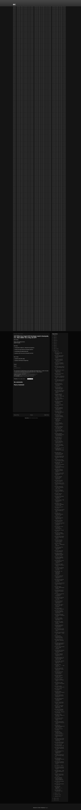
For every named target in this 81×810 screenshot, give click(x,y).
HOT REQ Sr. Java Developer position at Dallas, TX (59, 398)
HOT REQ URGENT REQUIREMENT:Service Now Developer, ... (59, 434)
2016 (55, 350)
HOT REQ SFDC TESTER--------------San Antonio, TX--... (59, 665)
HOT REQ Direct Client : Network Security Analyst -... (59, 719)
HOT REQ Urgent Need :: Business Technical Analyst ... (59, 356)
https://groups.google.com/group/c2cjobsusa (27, 375)
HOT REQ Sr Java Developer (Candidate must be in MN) (59, 504)
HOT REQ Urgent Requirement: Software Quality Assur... (59, 466)
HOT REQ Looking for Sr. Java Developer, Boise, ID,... (59, 755)
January (56, 796)
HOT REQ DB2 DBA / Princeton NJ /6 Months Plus (59, 431)
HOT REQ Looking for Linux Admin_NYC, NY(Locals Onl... (59, 427)
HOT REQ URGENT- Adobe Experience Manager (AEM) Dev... (59, 778)
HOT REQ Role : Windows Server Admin (59, 712)
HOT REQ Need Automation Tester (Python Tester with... (59, 636)
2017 (55, 348)
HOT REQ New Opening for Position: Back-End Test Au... (59, 748)
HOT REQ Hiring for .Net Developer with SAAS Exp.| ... (59, 457)
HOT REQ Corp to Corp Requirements (59, 374)
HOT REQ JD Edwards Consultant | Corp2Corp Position (59, 615)
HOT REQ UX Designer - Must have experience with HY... (59, 363)
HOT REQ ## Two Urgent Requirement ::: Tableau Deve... (59, 371)
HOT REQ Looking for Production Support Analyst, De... (59, 654)
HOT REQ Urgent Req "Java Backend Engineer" (59, 548)
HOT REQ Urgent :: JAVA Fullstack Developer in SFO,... (59, 771)
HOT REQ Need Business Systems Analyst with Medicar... (59, 391)
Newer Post (16, 414)
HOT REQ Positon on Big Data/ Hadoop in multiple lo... (59, 500)
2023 (55, 340)
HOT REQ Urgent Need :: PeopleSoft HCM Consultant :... (59, 699)
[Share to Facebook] (31, 378)
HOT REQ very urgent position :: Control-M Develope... (59, 622)
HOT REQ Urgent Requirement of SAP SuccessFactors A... (59, 453)
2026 (55, 335)
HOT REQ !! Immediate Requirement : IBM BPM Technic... (59, 706)
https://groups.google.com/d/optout (28, 376)
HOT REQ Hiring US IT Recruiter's (59, 507)
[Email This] (27, 378)
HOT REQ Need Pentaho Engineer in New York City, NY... (59, 537)
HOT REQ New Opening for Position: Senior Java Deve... (59, 568)
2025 (55, 337)
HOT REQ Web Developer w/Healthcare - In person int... (59, 523)
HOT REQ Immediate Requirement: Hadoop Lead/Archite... (59, 533)
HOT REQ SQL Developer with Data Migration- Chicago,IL (59, 651)
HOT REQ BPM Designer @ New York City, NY (59, 743)
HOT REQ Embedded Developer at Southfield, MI (59, 402)
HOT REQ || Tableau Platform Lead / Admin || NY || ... (59, 679)
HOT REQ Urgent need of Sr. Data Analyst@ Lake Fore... (59, 367)
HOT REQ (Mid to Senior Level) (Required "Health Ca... (59, 561)
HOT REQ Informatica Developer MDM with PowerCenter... (59, 557)
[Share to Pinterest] (32, 378)
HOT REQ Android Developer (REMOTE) (59, 609)
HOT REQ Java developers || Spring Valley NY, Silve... (59, 514)
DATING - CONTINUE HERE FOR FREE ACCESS (21, 6)
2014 (55, 799)
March (56, 793)
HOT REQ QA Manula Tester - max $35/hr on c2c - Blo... (59, 491)
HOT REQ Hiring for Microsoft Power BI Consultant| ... (58, 384)
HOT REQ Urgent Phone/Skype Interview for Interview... (59, 759)
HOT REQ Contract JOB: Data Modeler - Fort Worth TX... (59, 474)
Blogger (46, 807)
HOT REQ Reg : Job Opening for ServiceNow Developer (59, 463)
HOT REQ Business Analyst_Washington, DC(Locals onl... (59, 441)
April (56, 351)
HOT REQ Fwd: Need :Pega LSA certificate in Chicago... (59, 565)
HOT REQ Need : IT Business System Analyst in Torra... (58, 438)
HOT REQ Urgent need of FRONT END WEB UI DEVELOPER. (59, 644)
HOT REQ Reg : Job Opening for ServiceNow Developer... (58, 573)
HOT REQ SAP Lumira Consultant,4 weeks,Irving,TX (59, 527)
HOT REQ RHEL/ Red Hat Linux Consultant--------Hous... (59, 584)
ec (14, 4)
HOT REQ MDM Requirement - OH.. (59, 790)
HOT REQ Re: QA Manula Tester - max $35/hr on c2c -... (59, 377)
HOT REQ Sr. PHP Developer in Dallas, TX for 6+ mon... (59, 715)
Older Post (46, 414)
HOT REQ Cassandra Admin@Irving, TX (59, 521)
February (56, 794)
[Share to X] (30, 378)
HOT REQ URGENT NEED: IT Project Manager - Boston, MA (59, 395)
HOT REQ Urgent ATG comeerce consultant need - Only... (59, 487)
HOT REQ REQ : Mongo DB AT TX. (59, 531)
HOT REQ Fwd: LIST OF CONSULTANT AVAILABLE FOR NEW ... (59, 449)
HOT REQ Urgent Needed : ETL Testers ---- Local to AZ (59, 633)
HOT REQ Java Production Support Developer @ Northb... (59, 415)
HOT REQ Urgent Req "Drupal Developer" (59, 551)
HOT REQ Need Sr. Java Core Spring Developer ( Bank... (59, 629)
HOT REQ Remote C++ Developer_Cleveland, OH (59, 640)
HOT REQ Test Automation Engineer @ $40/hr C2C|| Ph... (59, 726)
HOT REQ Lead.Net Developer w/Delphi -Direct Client (59, 618)
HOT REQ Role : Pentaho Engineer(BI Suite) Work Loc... (59, 661)
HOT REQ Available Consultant (58, 689)
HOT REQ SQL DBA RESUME (58, 353)
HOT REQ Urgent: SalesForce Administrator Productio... (58, 420)
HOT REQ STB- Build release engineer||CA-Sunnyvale (59, 445)
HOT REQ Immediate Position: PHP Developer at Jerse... (59, 676)
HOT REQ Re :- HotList (59, 765)
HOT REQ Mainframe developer (59, 729)
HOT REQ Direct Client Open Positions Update (59, 460)
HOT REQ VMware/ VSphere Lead (58, 494)
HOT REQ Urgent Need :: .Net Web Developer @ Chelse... (59, 722)
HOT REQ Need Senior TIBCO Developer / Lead (59, 735)
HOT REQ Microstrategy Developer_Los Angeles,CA (59, 497)
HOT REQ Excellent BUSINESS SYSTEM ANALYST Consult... (59, 554)
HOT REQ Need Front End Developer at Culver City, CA (59, 672)
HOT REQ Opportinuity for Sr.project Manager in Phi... (59, 380)
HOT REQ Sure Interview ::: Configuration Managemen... (59, 594)
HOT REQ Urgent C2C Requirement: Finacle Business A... (59, 669)
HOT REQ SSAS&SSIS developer (59, 405)
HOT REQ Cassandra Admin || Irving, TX (59, 481)
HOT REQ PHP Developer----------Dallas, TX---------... (59, 787)
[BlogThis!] (29, 378)
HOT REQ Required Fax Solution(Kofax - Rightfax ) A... (59, 751)
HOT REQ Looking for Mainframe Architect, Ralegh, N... (59, 470)
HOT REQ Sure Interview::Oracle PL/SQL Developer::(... (59, 732)
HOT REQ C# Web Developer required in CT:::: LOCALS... (59, 412)
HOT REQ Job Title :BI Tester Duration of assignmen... (59, 576)
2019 (55, 345)
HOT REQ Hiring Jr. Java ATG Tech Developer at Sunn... (59, 483)
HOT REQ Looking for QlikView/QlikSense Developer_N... (59, 408)
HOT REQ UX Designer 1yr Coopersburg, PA (59, 710)
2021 (55, 342)
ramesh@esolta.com (17, 367)
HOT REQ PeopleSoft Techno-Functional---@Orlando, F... (59, 360)
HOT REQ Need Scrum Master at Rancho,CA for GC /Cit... (59, 695)
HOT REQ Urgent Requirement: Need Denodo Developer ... (59, 387)
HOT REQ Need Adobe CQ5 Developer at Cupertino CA (59, 626)
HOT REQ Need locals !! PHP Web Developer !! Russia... (59, 591)
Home (31, 414)
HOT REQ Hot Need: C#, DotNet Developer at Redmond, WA (59, 658)
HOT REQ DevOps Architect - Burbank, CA (59, 687)
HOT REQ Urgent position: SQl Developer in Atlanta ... (59, 587)
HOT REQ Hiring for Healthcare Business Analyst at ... (59, 423)
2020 (55, 343)
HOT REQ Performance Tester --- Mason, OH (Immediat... (59, 703)
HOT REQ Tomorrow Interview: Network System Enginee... (58, 540)
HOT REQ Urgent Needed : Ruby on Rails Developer (59, 647)
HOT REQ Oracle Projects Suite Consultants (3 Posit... (59, 510)
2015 (55, 798)
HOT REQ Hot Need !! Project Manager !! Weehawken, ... (59, 601)
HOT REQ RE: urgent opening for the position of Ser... (59, 683)
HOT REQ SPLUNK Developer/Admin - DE (59, 745)
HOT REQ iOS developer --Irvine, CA (59, 782)
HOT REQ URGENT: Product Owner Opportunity (58, 477)
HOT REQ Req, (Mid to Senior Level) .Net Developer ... (59, 605)
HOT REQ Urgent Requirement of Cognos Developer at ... (59, 692)
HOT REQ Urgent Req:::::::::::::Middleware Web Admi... (59, 544)
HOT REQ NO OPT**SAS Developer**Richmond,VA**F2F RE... (59, 739)
